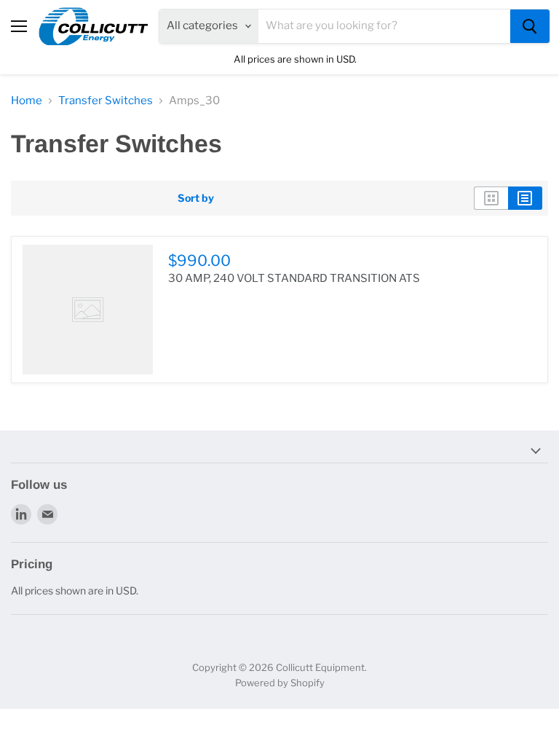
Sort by (196, 198)
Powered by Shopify (280, 682)
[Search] (530, 26)
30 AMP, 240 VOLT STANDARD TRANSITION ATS (294, 278)
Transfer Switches (105, 101)
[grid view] (491, 198)
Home (26, 101)
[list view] (525, 198)
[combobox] (384, 26)
